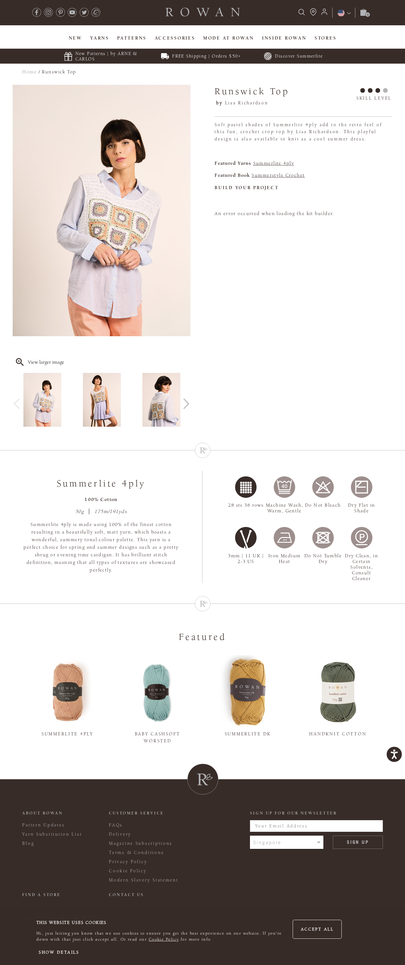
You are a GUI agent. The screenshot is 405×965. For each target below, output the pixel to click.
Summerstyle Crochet (278, 175)
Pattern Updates (43, 825)
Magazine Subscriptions (140, 843)
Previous (17, 401)
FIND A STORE (41, 895)
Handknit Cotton (337, 734)
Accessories (175, 38)
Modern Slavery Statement (143, 880)
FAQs (116, 825)
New (75, 38)
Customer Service (136, 813)
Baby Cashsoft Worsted (157, 737)
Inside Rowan (284, 38)
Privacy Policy (128, 861)
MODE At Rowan (228, 38)
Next (186, 401)
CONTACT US (126, 895)
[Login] (324, 14)
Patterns (131, 38)
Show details (59, 952)
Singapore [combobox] (267, 842)
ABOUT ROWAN (42, 813)
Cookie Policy (164, 939)
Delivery (120, 834)
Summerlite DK (248, 734)
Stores (325, 38)
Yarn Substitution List (52, 834)
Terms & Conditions (136, 852)
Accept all (317, 929)
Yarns (99, 38)
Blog (28, 843)
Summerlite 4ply (273, 163)
